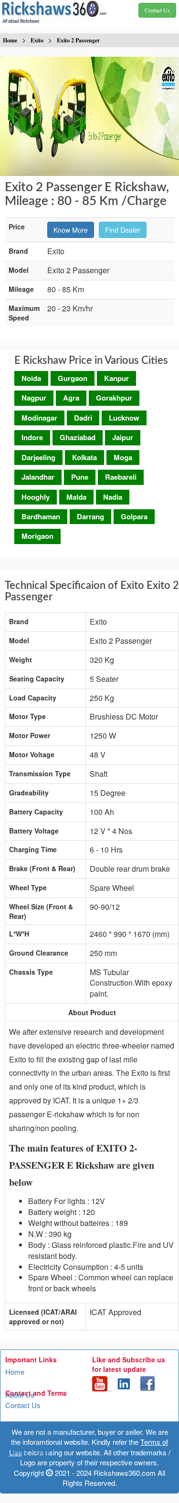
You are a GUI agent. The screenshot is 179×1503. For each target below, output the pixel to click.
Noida (31, 378)
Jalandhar (37, 477)
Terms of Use (26, 1428)
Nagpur (33, 397)
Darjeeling (38, 457)
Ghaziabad (77, 437)
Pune (79, 477)
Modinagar (39, 417)
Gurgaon (72, 378)
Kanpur (116, 378)
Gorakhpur (114, 397)
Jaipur (122, 437)
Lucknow (124, 417)
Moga (123, 457)
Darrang (90, 516)
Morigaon (37, 536)
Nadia (112, 497)
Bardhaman (40, 516)
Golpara (134, 516)
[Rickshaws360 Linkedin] (123, 1383)
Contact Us (23, 1405)
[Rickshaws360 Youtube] (99, 1383)
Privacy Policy (27, 1451)
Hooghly (35, 497)
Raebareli (121, 477)
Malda (76, 497)
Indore (32, 437)
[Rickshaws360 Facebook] (147, 1383)
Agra (71, 397)
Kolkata (84, 457)
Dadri (83, 417)
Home (14, 1372)
